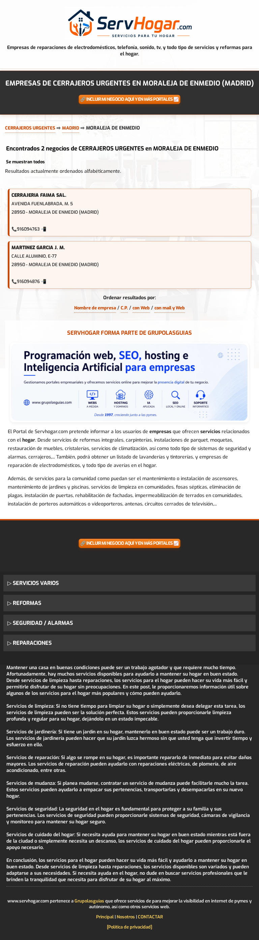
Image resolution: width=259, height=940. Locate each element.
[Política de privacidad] (129, 927)
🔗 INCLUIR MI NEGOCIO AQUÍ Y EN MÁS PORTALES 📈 (129, 99)
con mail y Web (169, 308)
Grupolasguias (89, 901)
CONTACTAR (150, 917)
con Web (141, 308)
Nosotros (126, 917)
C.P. (124, 308)
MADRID (70, 128)
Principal (105, 917)
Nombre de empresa (95, 308)
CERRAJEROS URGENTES (30, 128)
